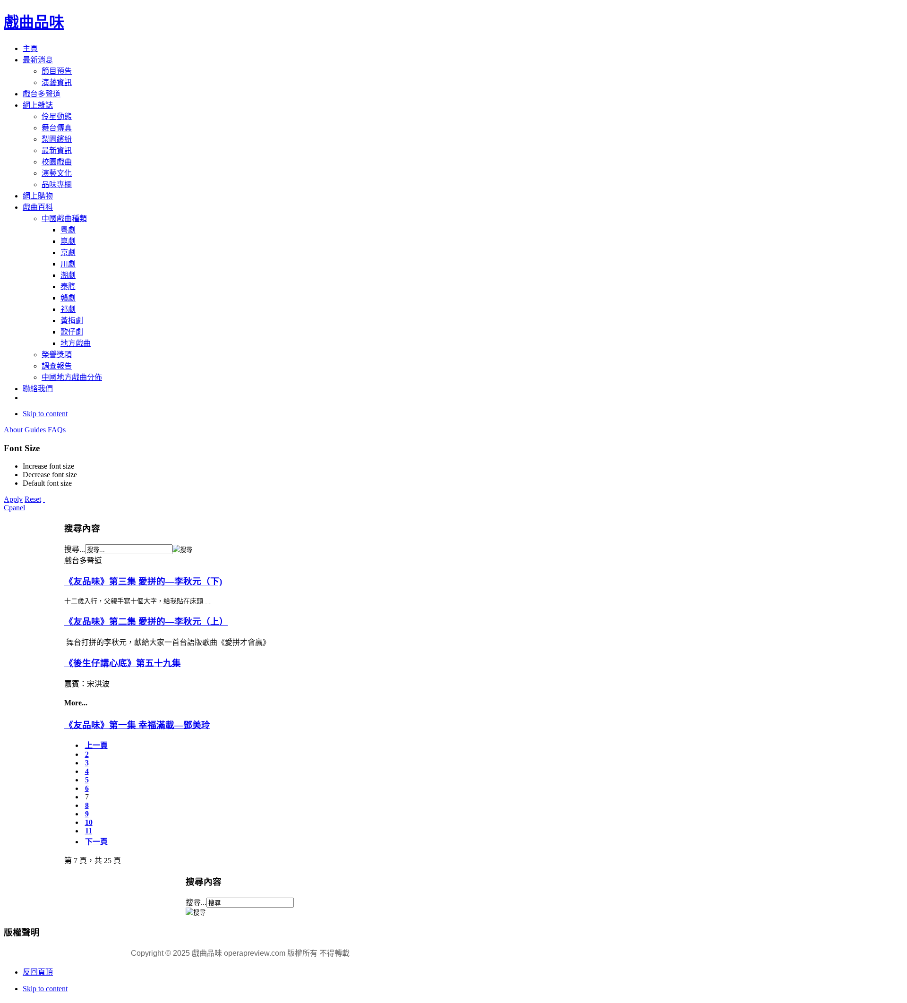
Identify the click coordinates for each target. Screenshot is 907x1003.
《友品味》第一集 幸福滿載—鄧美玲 (137, 725)
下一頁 (96, 842)
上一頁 (96, 745)
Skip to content (45, 414)
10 (89, 822)
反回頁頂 (38, 972)
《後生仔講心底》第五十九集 (122, 663)
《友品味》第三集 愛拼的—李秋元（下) (143, 581)
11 (88, 831)
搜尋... (74, 549)
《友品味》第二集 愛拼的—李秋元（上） (146, 621)
